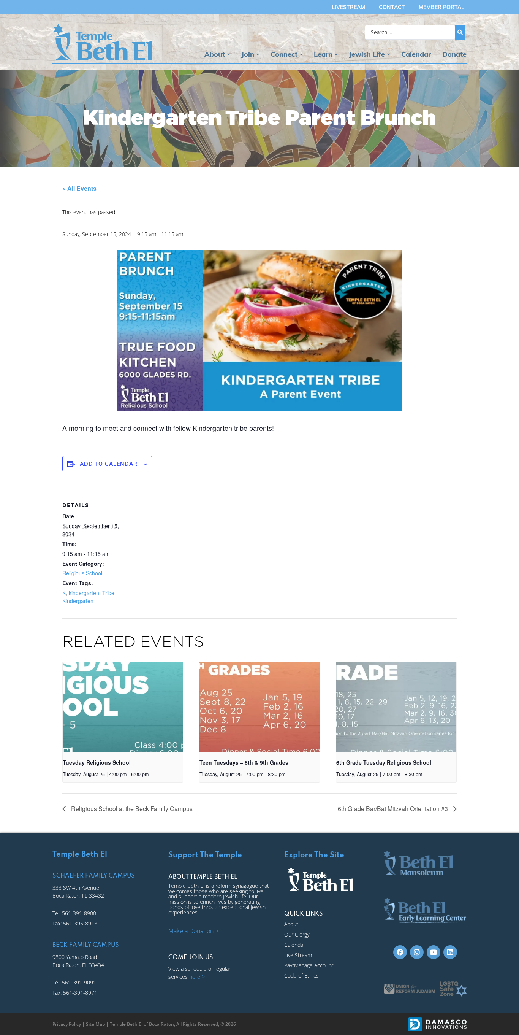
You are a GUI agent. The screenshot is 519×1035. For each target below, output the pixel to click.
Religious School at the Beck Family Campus (131, 808)
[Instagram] (417, 952)
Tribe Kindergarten (88, 597)
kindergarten (84, 593)
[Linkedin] (450, 952)
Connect (284, 54)
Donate (454, 54)
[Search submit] (460, 32)
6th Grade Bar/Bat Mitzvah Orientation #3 (393, 808)
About (214, 54)
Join (247, 54)
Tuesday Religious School (97, 762)
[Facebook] (400, 952)
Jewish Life (367, 54)
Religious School (82, 573)
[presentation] (123, 707)
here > (197, 976)
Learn (323, 54)
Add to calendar (109, 463)
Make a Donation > (193, 931)
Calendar (416, 54)
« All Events (79, 188)
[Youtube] (433, 952)
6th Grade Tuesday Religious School (383, 762)
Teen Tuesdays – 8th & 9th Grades (243, 762)
